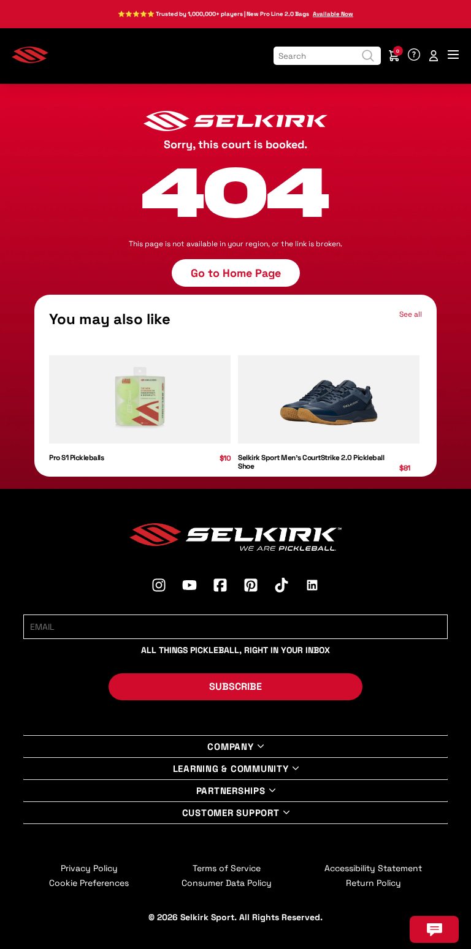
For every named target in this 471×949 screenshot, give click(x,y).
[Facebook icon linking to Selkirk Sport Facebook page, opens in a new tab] (220, 587)
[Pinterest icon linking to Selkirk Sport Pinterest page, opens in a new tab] (251, 587)
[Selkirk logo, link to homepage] (30, 61)
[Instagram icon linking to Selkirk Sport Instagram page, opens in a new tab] (159, 587)
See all (410, 314)
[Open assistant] (434, 929)
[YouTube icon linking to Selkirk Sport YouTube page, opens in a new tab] (189, 587)
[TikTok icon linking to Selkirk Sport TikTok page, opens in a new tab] (281, 587)
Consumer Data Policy (227, 882)
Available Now (333, 14)
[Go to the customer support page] (414, 55)
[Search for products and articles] (368, 56)
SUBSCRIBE (235, 686)
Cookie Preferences (89, 882)
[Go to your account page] (433, 56)
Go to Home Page (236, 273)
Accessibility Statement (373, 868)
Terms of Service (227, 868)
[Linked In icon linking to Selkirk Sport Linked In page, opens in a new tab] (312, 587)
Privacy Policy (89, 868)
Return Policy (373, 882)
